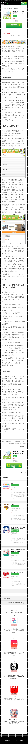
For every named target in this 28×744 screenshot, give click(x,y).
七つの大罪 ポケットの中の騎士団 (14, 602)
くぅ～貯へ (13, 513)
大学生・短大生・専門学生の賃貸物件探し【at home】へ (13, 535)
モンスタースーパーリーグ (12, 598)
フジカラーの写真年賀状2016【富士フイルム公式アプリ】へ (13, 558)
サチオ (24, 472)
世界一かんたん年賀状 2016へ (13, 580)
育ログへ (13, 491)
